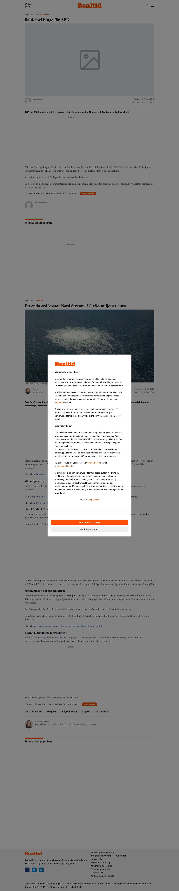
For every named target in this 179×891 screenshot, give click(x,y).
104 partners (93, 499)
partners (59, 402)
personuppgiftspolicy (64, 466)
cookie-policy (93, 463)
